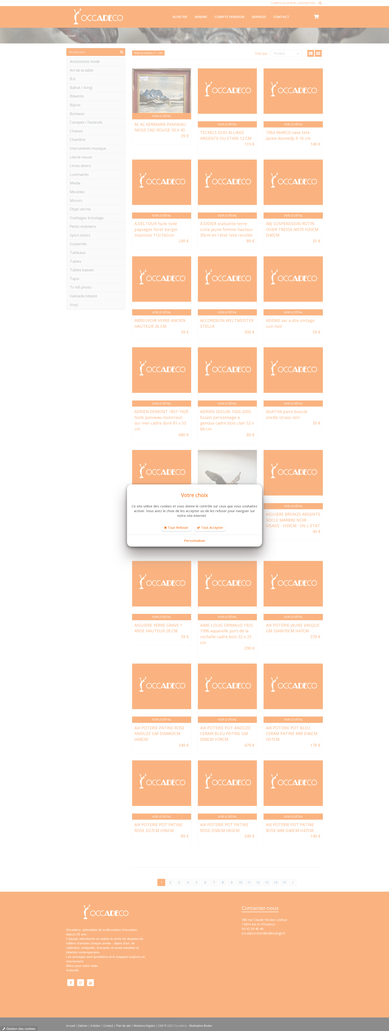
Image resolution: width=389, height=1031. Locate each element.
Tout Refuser (177, 527)
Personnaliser (194, 540)
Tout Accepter (211, 527)
